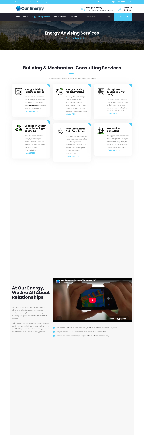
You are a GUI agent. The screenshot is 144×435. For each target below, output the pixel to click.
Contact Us (74, 17)
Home (17, 17)
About (25, 17)
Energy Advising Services (40, 17)
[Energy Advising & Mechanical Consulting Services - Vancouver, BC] (30, 8)
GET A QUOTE (123, 17)
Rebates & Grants (60, 17)
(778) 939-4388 (119, 2)
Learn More (30, 111)
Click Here (127, 10)
